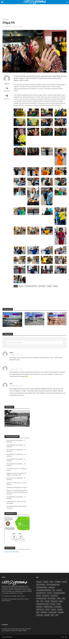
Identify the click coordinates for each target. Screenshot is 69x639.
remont (59, 604)
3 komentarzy (6, 91)
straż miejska (58, 606)
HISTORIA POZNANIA (42, 587)
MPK (38, 601)
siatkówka (39, 606)
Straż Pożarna (40, 609)
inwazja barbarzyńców (31, 286)
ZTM (57, 615)
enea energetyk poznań (53, 584)
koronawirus (45, 595)
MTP (42, 601)
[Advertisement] (34, 9)
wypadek (47, 615)
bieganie (46, 582)
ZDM (52, 615)
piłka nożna (54, 601)
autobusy (39, 582)
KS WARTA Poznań (41, 598)
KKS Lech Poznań (41, 593)
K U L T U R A (6, 19)
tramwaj (53, 609)
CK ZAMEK (57, 582)
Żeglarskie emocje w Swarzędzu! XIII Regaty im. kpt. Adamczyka (12, 320)
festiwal (21, 286)
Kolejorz (49, 593)
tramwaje (59, 609)
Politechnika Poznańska (43, 604)
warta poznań (52, 612)
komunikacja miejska (59, 593)
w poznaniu (40, 615)
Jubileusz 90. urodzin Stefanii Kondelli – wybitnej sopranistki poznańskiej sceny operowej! (17, 492)
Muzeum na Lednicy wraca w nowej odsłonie (34, 318)
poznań (53, 604)
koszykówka (54, 595)
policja (60, 601)
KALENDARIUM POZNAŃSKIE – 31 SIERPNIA (17, 416)
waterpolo (60, 612)
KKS (54, 590)
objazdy (47, 601)
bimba (51, 582)
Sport (6, 316)
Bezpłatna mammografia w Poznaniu (56, 318)
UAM (38, 612)
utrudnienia (44, 612)
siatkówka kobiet (48, 606)
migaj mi (49, 286)
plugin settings (22, 630)
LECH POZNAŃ (51, 598)
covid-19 (64, 582)
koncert (38, 595)
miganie (56, 286)
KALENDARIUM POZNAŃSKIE (44, 590)
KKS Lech (59, 590)
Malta (58, 598)
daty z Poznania (41, 584)
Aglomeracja (7, 314)
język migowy (42, 286)
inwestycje (51, 587)
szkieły (47, 609)
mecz (63, 598)
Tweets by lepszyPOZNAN (11, 551)
